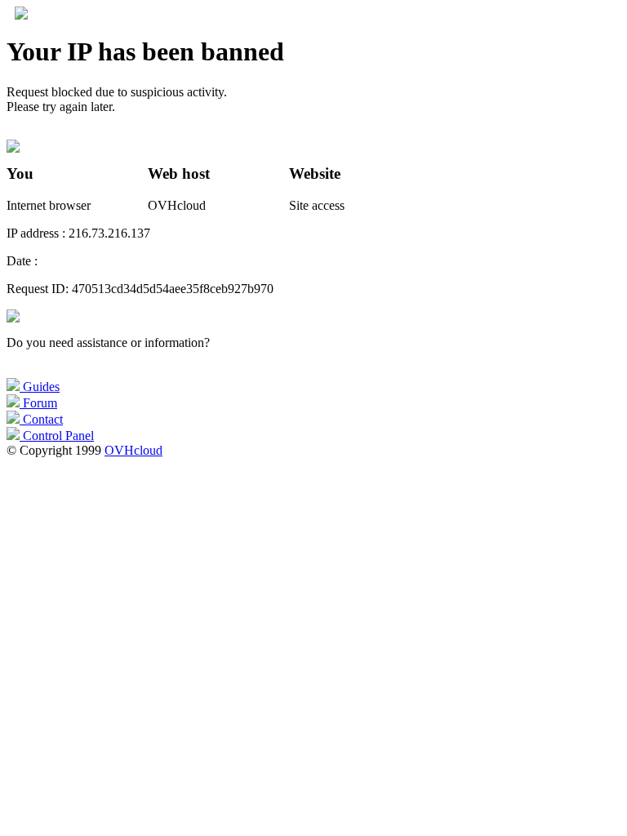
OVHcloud (133, 450)
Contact (41, 419)
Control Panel (57, 435)
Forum (38, 403)
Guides (40, 387)
